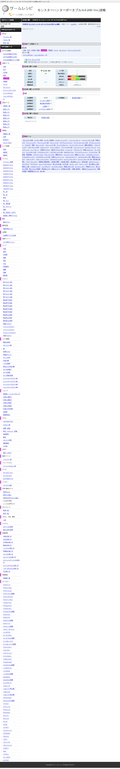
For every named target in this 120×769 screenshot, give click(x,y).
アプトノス (6, 706)
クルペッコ (6, 623)
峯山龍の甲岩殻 (45, 103)
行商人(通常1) (7, 397)
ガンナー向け (7, 143)
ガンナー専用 (7, 440)
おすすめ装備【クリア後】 (11, 60)
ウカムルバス (7, 605)
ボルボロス (6, 677)
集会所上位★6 (7, 315)
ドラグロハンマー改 (56, 152)
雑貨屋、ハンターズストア (11, 394)
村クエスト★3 (7, 288)
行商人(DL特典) (8, 409)
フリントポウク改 (66, 147)
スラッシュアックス (74, 50)
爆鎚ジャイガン (80, 154)
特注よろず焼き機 (8, 366)
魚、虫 (5, 194)
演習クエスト (7, 335)
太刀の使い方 (7, 539)
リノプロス (6, 757)
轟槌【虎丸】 (89, 145)
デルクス (6, 736)
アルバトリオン (8, 599)
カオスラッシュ (94, 162)
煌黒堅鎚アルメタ (33, 171)
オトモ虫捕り (7, 369)
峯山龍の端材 (76, 98)
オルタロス (6, 712)
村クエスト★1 (7, 282)
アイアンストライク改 (81, 143)
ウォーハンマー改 (43, 143)
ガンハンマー (40, 145)
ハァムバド (68, 150)
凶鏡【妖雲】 (76, 169)
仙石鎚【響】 (55, 162)
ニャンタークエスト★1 (10, 378)
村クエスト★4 (7, 291)
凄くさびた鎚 (57, 164)
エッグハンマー (80, 166)
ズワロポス (6, 733)
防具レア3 (6, 115)
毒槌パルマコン (88, 150)
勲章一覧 (6, 510)
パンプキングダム (57, 166)
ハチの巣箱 (6, 363)
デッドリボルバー (62, 145)
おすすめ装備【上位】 (10, 57)
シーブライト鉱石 (44, 109)
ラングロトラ (7, 683)
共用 (4, 137)
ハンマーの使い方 (8, 548)
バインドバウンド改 (88, 140)
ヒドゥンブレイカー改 (85, 159)
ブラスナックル (38, 154)
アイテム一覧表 (8, 162)
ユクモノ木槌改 (49, 140)
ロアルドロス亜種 (8, 700)
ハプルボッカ (7, 668)
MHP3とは (6, 492)
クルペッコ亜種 (8, 626)
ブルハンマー (30, 159)
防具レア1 (6, 109)
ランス (56, 50)
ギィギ (5, 721)
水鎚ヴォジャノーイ (57, 157)
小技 (4, 520)
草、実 (5, 191)
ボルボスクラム (69, 152)
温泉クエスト (7, 324)
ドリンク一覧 (7, 459)
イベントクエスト (8, 330)
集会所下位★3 (7, 306)
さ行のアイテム (8, 171)
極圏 (4, 269)
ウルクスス (6, 614)
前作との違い (7, 495)
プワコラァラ (78, 150)
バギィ (5, 739)
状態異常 (6, 434)
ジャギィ (6, 727)
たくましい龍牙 (45, 100)
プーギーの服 (7, 485)
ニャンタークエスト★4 (10, 387)
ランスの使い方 (8, 554)
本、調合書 (6, 203)
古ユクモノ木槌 (28, 140)
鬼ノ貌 (42, 171)
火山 (4, 263)
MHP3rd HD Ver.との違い (11, 498)
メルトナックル (69, 154)
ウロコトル (6, 709)
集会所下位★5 (7, 312)
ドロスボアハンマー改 (43, 157)
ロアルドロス (7, 697)
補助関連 (6, 443)
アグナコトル (7, 591)
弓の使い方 (6, 571)
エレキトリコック (90, 147)
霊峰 (4, 272)
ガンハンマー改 (50, 145)
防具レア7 (6, 127)
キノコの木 (6, 357)
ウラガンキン (7, 608)
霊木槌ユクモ (46, 169)
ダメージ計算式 (8, 527)
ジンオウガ (6, 632)
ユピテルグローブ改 (84, 157)
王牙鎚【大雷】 (66, 169)
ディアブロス (7, 635)
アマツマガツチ (8, 596)
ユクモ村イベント (8, 242)
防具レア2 (6, 112)
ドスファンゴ (7, 653)
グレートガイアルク (45, 164)
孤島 (4, 257)
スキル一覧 (6, 40)
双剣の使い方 (7, 545)
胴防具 (5, 155)
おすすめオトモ (8, 478)
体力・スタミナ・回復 (10, 431)
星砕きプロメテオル (57, 150)
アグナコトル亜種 (8, 593)
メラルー (6, 754)
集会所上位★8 (7, 320)
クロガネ (27, 145)
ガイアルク (34, 164)
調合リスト (6, 222)
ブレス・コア (73, 164)
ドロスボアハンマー (28, 157)
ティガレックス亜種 (9, 644)
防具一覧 (6, 43)
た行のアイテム (8, 174)
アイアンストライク (66, 143)
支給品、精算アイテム (10, 215)
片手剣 (33, 50)
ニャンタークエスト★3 (10, 384)
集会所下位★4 (7, 309)
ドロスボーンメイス (92, 154)
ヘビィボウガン (39, 55)
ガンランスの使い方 (9, 557)
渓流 (4, 249)
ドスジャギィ (7, 647)
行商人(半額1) (7, 403)
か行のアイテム (8, 168)
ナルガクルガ (7, 662)
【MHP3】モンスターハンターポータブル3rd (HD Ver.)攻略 (41, 24)
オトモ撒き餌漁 (8, 375)
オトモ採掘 (6, 372)
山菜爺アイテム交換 (9, 235)
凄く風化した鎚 (94, 164)
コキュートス (44, 147)
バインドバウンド (74, 140)
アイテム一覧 (7, 37)
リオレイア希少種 (8, 689)
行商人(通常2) (7, 400)
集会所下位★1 (7, 300)
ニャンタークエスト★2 (10, 381)
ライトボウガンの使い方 (11, 565)
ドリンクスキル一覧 (9, 466)
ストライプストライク (76, 145)
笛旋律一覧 (6, 578)
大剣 (24, 50)
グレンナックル (49, 154)
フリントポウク (55, 147)
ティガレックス (8, 641)
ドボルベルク (7, 659)
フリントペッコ (78, 147)
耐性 (4, 437)
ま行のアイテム (8, 183)
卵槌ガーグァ (90, 166)
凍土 (4, 260)
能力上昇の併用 (8, 530)
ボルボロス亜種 (8, 680)
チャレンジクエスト (9, 332)
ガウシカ (6, 718)
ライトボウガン (28, 55)
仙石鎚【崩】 (45, 117)
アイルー (6, 703)
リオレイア (6, 686)
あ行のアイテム (8, 165)
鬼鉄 (33, 145)
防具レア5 (6, 121)
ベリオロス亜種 (8, 674)
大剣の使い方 (7, 536)
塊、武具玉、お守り (9, 212)
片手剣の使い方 (8, 542)
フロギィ (6, 748)
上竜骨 (45, 106)
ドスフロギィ (7, 656)
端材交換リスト (8, 229)
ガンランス (62, 50)
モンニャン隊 (7, 345)
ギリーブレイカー (32, 162)
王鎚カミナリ (55, 169)
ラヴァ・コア (83, 164)
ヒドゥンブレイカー (70, 159)
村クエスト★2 (7, 285)
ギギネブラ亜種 (8, 620)
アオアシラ (6, 585)
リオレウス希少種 (8, 695)
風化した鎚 (25, 166)
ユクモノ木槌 (38, 140)
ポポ (4, 751)
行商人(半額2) (7, 406)
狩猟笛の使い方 (8, 551)
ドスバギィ (6, 650)
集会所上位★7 (7, 318)
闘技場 (5, 275)
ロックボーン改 (31, 152)
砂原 (4, 251)
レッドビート (34, 150)
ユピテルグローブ (71, 157)
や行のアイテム (8, 186)
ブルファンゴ (7, 745)
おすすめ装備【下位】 (10, 54)
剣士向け (6, 140)
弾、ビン (6, 200)
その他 (5, 446)
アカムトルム (7, 587)
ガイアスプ (25, 164)
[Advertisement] (64, 35)
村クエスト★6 (7, 297)
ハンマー (74, 24)
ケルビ (5, 724)
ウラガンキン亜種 (8, 611)
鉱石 (4, 197)
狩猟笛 (50, 50)
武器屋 (5, 412)
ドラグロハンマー (43, 152)
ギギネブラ (6, 617)
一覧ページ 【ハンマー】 (32, 59)
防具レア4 (6, 118)
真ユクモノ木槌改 (34, 169)
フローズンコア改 (33, 147)
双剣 (38, 50)
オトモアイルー (8, 472)
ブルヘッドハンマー (42, 159)
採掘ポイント (7, 354)
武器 (4, 149)
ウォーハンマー (31, 143)
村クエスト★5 (7, 294)
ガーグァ (6, 715)
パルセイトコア (35, 166)
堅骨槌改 (29, 154)
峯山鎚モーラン (76, 162)
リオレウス (6, 692)
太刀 (28, 50)
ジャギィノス (7, 730)
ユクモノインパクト (61, 140)
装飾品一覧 (6, 134)
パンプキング (46, 166)
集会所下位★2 (7, 303)
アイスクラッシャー (81, 152)
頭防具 (5, 152)
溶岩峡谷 (6, 266)
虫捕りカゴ (6, 351)
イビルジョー (7, 602)
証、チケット (7, 206)
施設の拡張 (6, 342)
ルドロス (6, 760)
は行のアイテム (8, 180)
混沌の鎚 (85, 162)
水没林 (5, 254)
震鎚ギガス (58, 154)
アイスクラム (93, 152)
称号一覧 (6, 513)
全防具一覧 (6, 106)
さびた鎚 (65, 164)
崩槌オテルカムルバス (89, 169)
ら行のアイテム (8, 189)
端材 (4, 209)
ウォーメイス (54, 143)
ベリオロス (6, 671)
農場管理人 (6, 415)
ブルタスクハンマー (56, 159)
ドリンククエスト (8, 326)
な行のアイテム (8, 177)
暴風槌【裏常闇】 (44, 162)
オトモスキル (7, 476)
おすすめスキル (8, 421)
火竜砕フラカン (45, 150)
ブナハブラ (6, 742)
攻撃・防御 (6, 428)
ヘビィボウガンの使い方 (11, 568)
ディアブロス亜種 (8, 638)
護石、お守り (7, 453)
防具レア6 (6, 124)
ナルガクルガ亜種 (8, 665)
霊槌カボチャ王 (69, 166)
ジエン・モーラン (8, 629)
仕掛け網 (6, 360)
